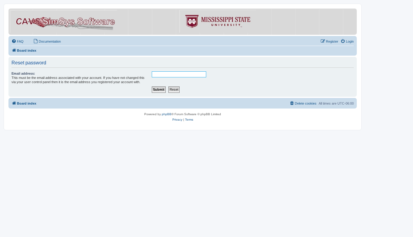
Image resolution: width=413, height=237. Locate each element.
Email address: (23, 73)
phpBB (166, 114)
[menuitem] (17, 41)
